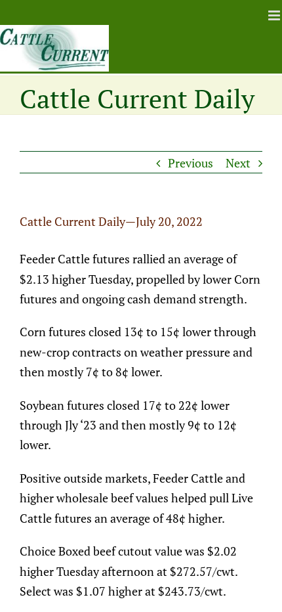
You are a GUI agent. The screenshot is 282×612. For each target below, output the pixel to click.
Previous (190, 163)
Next (238, 163)
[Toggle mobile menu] (275, 15)
